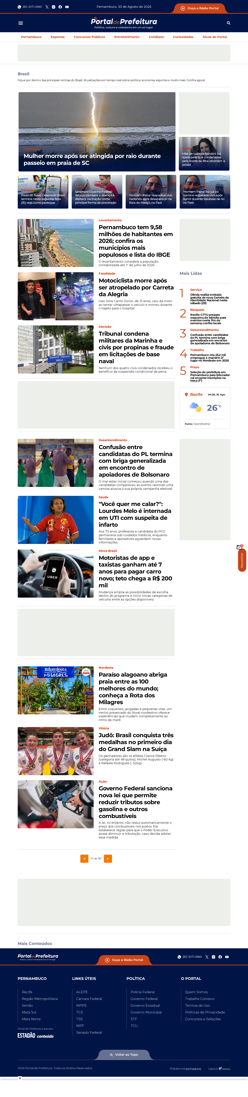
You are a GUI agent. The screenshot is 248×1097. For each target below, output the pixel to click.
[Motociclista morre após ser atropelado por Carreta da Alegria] (56, 296)
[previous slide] (18, 136)
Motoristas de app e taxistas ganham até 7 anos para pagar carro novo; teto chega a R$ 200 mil (135, 571)
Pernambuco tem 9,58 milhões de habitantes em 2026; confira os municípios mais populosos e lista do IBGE (136, 241)
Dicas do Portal (215, 37)
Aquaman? (191, 186)
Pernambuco (31, 37)
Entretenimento (127, 37)
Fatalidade (32, 149)
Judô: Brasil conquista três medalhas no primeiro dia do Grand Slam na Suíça (136, 742)
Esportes (58, 37)
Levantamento (110, 220)
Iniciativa (28, 190)
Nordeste (106, 667)
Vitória (104, 728)
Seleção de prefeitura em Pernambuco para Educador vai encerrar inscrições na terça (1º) (210, 376)
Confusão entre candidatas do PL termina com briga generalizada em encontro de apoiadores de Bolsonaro (135, 461)
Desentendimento (113, 440)
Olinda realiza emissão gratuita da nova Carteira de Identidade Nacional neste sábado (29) (209, 299)
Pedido (187, 148)
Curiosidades (183, 37)
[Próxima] (108, 858)
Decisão (105, 326)
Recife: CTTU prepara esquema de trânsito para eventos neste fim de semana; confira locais (208, 319)
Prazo (194, 367)
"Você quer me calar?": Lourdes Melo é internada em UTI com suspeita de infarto (135, 514)
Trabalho (197, 350)
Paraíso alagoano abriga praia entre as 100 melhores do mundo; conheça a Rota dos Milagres (133, 688)
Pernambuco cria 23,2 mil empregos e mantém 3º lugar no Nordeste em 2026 (209, 358)
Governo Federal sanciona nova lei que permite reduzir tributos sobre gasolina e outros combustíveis (135, 802)
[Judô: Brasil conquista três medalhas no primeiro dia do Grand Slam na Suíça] (56, 751)
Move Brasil (108, 551)
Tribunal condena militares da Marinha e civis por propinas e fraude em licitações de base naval (136, 347)
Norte (133, 190)
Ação (79, 186)
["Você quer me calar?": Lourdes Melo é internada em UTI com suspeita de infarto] (56, 520)
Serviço (196, 289)
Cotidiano (156, 37)
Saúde (103, 497)
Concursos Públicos (89, 37)
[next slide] (175, 136)
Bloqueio (197, 310)
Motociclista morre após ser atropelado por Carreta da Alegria (136, 287)
